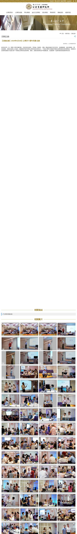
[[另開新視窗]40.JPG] (48, 457)
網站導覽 (63, 1)
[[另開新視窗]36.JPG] (66, 443)
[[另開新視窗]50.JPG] (10, 500)
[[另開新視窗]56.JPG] (48, 514)
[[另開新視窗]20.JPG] (66, 386)
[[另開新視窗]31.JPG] (48, 429)
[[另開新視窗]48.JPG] (48, 486)
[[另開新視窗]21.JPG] (10, 400)
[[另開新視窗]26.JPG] (29, 415)
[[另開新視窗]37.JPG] (10, 457)
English (69, 1)
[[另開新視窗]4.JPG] (66, 329)
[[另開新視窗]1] (10, 329)
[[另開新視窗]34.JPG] (29, 443)
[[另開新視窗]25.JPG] (10, 415)
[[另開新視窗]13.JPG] (10, 372)
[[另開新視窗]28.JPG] (66, 415)
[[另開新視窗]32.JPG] (66, 429)
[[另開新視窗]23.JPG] (48, 400)
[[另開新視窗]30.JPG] (29, 429)
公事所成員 (18, 12)
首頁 (62, 33)
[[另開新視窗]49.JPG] (66, 486)
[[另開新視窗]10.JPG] (29, 358)
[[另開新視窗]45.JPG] (66, 472)
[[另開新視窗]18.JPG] (29, 386)
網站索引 (76, 1)
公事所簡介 (9, 12)
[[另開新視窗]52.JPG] (48, 500)
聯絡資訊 (60, 12)
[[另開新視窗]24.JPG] (66, 400)
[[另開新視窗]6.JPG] (29, 343)
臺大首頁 (57, 1)
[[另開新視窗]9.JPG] (10, 358)
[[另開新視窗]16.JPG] (66, 372)
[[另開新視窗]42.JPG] (10, 472)
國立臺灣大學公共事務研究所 (38, 6)
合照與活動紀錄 (8, 314)
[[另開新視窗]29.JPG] (10, 429)
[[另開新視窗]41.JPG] (66, 457)
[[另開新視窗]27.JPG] (48, 415)
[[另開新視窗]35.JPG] (48, 443)
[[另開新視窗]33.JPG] (10, 443)
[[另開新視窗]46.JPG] (10, 486)
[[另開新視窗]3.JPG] (48, 329)
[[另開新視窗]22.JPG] (29, 400)
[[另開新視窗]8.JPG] (66, 343)
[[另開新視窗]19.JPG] (48, 386)
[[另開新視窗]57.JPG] (66, 514)
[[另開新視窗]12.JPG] (66, 358)
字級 (73, 1)
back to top (73, 530)
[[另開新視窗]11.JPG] (48, 358)
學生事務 (27, 12)
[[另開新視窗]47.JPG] (29, 486)
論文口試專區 (36, 12)
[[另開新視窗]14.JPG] (29, 372)
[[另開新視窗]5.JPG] (10, 343)
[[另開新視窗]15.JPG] (48, 372)
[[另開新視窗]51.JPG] (29, 500)
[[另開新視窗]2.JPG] (29, 329)
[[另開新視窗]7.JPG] (48, 343)
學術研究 (52, 12)
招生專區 (45, 12)
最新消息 (68, 12)
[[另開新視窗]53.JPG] (66, 500)
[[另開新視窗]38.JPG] (29, 457)
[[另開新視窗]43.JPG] (29, 472)
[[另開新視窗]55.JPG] (29, 514)
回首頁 (52, 1)
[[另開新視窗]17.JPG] (10, 386)
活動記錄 (73, 33)
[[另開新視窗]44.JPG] (48, 472)
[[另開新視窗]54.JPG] (10, 514)
